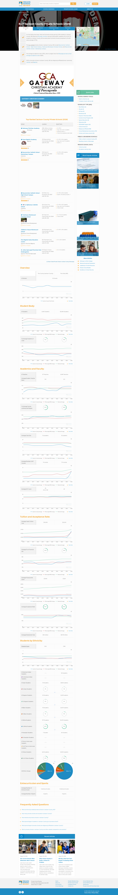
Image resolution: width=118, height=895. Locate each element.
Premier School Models (85, 268)
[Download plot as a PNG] (71, 281)
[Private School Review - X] (20, 892)
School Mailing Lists (88, 883)
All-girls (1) (81, 109)
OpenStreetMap (96, 45)
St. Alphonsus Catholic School (29, 206)
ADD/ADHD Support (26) (84, 124)
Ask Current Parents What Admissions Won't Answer (27, 859)
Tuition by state (82, 147)
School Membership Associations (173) (88, 131)
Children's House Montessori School (29, 231)
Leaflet (91, 45)
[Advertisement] (47, 176)
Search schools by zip (84, 99)
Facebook (22, 892)
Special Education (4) (84, 120)
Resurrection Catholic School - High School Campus (30, 194)
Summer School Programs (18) (86, 118)
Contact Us (70, 886)
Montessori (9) (82, 113)
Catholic (28, 62)
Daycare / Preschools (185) (85, 116)
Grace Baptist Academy (110, 49)
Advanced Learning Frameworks (87, 263)
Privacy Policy (95, 893)
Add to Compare (26, 135)
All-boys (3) (81, 111)
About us (57, 883)
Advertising (85, 884)
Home (56, 881)
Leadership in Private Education (87, 265)
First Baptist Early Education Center (29, 241)
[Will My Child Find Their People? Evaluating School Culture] (66, 847)
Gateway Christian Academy (33, 99)
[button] (83, 34)
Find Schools (58, 884)
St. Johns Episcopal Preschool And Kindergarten (31, 251)
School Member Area (88, 881)
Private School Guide (73, 883)
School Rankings (59, 886)
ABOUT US (90, 9)
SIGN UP (95, 4)
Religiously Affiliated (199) (85, 129)
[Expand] (78, 34)
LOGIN (88, 4)
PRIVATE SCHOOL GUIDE (70, 9)
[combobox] (53, 3)
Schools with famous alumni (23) (86, 133)
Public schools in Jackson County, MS (88, 139)
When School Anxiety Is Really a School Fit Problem (45, 860)
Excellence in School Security (87, 270)
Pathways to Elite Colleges (86, 261)
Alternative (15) (82, 122)
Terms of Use (87, 893)
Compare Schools (72, 884)
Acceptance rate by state (85, 149)
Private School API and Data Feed (91, 886)
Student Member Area (73, 881)
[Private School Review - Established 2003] (24, 4)
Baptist (35, 62)
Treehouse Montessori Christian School (52, 47)
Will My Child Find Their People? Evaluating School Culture (66, 860)
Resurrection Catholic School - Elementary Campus (30, 153)
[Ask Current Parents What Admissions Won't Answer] (27, 847)
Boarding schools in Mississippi (86, 141)
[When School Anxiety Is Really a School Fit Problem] (47, 847)
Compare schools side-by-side (86, 101)
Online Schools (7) (83, 127)
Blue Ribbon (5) (82, 107)
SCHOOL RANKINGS (48, 9)
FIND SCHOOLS (29, 9)
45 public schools (42, 37)
